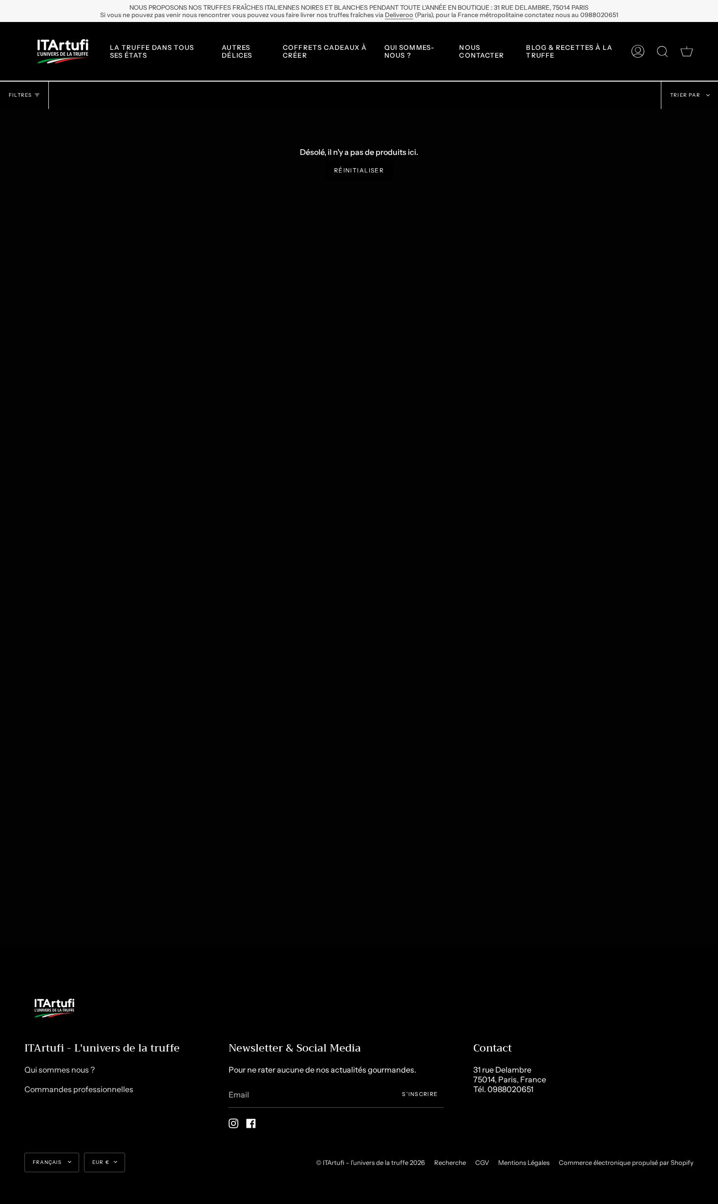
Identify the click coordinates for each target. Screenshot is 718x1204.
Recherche (450, 1162)
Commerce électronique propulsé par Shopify (626, 1162)
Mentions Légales (523, 1162)
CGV (482, 1162)
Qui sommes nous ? (59, 1070)
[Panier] (687, 51)
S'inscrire (420, 1094)
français (48, 1162)
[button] (158, 51)
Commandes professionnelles (78, 1089)
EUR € (100, 1162)
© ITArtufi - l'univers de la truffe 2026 (370, 1162)
